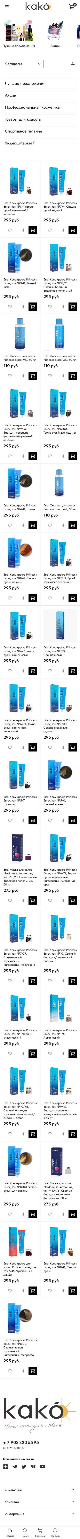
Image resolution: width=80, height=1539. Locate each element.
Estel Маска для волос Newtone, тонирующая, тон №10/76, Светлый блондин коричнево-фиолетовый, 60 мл (58, 1190)
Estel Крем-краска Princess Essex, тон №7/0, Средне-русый (60, 651)
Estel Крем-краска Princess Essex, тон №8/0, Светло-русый (60, 1267)
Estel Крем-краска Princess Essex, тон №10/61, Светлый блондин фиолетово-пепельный (60, 285)
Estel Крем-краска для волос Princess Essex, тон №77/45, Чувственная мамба (19, 1269)
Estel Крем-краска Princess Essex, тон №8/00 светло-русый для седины (20, 1187)
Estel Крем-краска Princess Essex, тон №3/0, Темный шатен (20, 283)
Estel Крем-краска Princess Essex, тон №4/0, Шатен (20, 507)
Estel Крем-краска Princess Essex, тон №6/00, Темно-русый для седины (60, 429)
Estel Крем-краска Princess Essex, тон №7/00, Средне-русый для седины (60, 725)
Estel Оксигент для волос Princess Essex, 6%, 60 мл (60, 507)
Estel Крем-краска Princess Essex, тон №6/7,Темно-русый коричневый (20, 651)
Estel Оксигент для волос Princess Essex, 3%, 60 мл (60, 358)
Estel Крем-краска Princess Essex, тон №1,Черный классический (20, 1034)
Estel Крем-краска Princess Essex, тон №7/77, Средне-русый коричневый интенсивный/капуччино (20, 957)
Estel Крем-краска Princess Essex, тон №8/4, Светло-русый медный (20, 578)
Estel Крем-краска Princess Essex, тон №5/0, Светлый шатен (60, 800)
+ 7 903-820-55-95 (21, 1442)
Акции (55, 46)
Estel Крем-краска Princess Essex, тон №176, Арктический (60, 1034)
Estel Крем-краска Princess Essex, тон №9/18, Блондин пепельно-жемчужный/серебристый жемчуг (60, 1110)
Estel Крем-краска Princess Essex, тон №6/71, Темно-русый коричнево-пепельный (20, 725)
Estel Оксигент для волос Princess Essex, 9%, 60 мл (20, 358)
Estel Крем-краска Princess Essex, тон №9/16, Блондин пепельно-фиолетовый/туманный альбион (20, 432)
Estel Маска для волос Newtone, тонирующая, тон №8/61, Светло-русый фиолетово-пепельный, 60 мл (20, 877)
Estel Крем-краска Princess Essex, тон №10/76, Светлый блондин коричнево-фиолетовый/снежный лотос (20, 1110)
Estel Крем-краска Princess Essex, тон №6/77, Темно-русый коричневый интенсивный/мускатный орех (60, 877)
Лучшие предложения (19, 46)
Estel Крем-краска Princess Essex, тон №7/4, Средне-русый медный (60, 206)
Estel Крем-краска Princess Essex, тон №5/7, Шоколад (20, 800)
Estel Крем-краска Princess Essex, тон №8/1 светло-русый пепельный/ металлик (20, 208)
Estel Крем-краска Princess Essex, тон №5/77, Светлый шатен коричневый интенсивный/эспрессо (20, 1347)
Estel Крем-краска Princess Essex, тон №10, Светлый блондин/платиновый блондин (60, 955)
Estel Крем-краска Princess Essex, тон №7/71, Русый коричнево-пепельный (60, 578)
